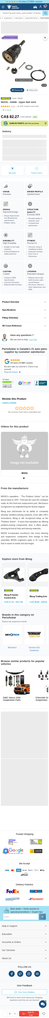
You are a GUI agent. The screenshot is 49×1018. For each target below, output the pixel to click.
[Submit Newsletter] (42, 917)
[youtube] (37, 974)
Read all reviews (11, 372)
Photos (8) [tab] (18, 90)
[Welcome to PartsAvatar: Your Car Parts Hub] (13, 8)
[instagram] (29, 974)
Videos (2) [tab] (33, 90)
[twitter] (20, 974)
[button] (35, 7)
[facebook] (12, 974)
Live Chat (33, 339)
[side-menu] (3, 6)
